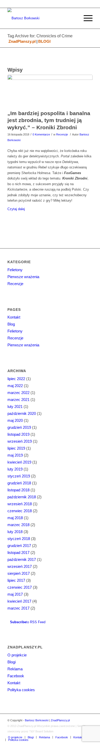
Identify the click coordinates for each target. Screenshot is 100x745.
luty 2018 (15, 531)
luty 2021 (15, 406)
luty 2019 (15, 469)
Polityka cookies (21, 690)
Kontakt (13, 317)
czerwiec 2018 (19, 511)
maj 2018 (15, 518)
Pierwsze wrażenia (23, 277)
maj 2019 (15, 455)
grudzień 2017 (19, 545)
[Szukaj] (73, 18)
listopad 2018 (18, 490)
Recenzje (62, 134)
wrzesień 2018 (19, 504)
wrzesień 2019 (19, 441)
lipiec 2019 (16, 448)
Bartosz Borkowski (36, 720)
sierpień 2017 (18, 573)
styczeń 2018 (18, 538)
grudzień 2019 (19, 427)
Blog (11, 324)
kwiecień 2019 (19, 462)
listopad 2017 (18, 552)
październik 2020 (21, 413)
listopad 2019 (18, 434)
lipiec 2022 (16, 378)
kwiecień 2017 (19, 601)
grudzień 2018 (19, 483)
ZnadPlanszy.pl (22, 41)
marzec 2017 (18, 608)
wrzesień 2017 (19, 566)
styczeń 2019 (18, 476)
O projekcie (17, 655)
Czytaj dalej (16, 209)
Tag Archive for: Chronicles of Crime (40, 36)
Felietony (15, 270)
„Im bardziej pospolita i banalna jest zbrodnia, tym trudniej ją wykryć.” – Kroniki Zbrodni (48, 120)
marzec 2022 (18, 392)
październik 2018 (21, 497)
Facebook (15, 676)
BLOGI (44, 41)
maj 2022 (15, 385)
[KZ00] (50, 91)
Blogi (11, 662)
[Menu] (85, 18)
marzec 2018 (18, 525)
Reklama (15, 669)
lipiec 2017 (16, 580)
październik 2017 (21, 559)
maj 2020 (15, 420)
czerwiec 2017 (19, 587)
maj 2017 (15, 594)
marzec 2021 (18, 399)
